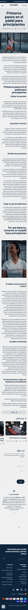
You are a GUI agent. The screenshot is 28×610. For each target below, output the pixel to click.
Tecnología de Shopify (18, 605)
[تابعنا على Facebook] (25, 590)
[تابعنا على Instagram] (21, 590)
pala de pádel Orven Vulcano (14, 218)
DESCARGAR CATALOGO (23, 582)
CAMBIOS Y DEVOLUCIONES (22, 575)
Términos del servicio (7, 582)
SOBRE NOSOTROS (22, 569)
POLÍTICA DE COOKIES (7, 570)
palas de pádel (18, 107)
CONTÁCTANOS (22, 579)
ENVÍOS (24, 572)
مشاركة (13, 412)
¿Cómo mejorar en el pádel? (17, 438)
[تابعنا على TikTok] (13, 590)
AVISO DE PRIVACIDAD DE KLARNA (7, 578)
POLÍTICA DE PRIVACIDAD (9, 573)
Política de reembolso (7, 584)
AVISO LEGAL (9, 567)
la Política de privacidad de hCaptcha (11, 455)
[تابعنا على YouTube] (17, 590)
